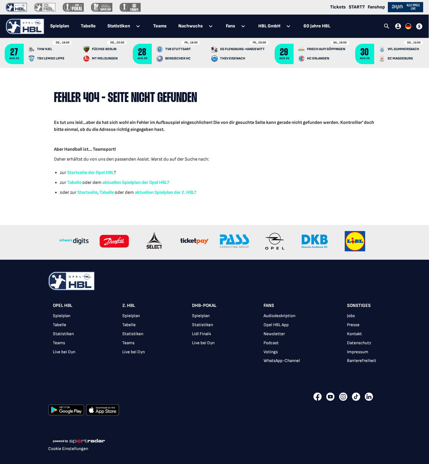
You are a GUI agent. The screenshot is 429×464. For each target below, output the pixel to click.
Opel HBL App (276, 325)
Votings (271, 352)
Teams (59, 343)
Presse (353, 325)
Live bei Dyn (64, 352)
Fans (269, 305)
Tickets (338, 7)
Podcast (271, 343)
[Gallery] (214, 242)
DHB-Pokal (204, 305)
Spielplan (61, 316)
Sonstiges (359, 305)
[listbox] (214, 335)
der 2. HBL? (184, 192)
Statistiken (63, 334)
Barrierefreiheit (361, 360)
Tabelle (74, 182)
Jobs (351, 316)
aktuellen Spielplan (121, 182)
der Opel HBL (100, 172)
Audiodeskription (279, 316)
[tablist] (190, 26)
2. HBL (128, 305)
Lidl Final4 (201, 334)
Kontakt (354, 334)
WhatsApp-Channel (282, 360)
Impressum (357, 352)
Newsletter (274, 334)
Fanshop (376, 7)
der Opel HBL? (155, 182)
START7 (357, 7)
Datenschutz (359, 343)
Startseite (77, 172)
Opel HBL (62, 305)
